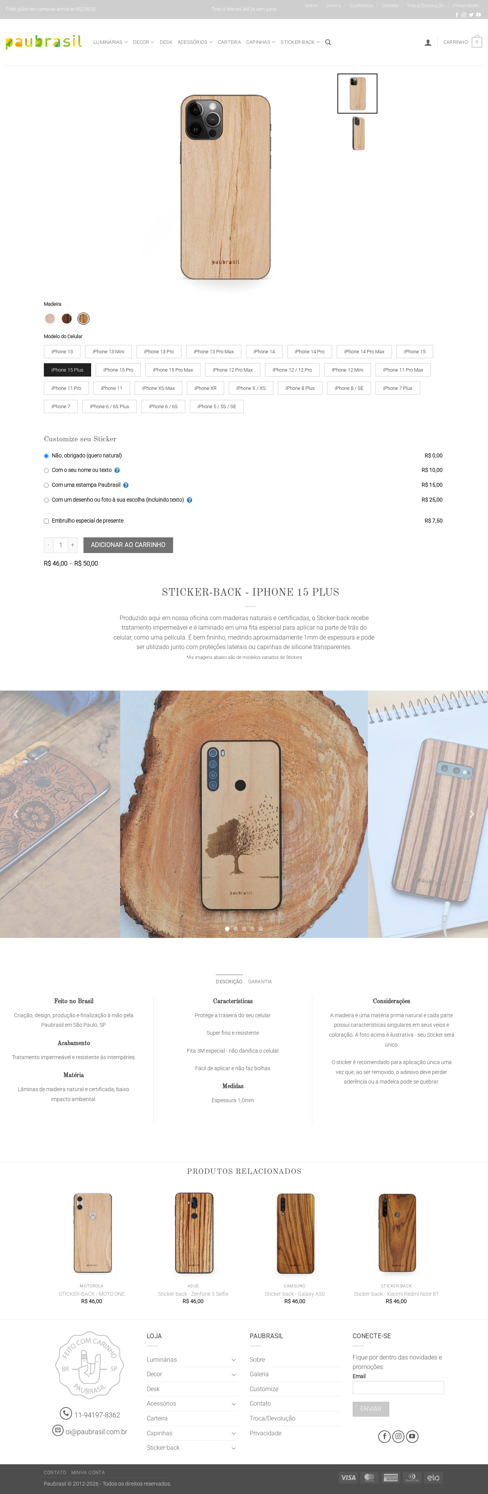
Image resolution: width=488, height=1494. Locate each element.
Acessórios (193, 42)
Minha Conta (88, 1472)
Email (359, 1376)
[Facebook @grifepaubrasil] (456, 15)
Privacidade (465, 5)
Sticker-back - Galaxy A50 (295, 1294)
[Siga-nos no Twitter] (471, 15)
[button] (428, 42)
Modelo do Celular (63, 336)
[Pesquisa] (328, 42)
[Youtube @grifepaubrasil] (478, 15)
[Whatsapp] (66, 1413)
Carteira (229, 42)
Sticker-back (298, 42)
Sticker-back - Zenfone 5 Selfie (193, 1294)
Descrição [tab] (229, 981)
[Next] (471, 814)
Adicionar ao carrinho (128, 545)
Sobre (311, 5)
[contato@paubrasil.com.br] (58, 1430)
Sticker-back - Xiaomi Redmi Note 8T (396, 1294)
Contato (390, 5)
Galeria (333, 5)
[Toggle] (233, 1359)
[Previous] (17, 814)
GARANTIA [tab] (260, 981)
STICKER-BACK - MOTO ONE (92, 1294)
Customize (361, 5)
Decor (141, 42)
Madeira (52, 304)
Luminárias (108, 42)
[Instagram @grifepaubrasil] (464, 15)
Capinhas (258, 42)
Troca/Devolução (425, 5)
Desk (166, 42)
